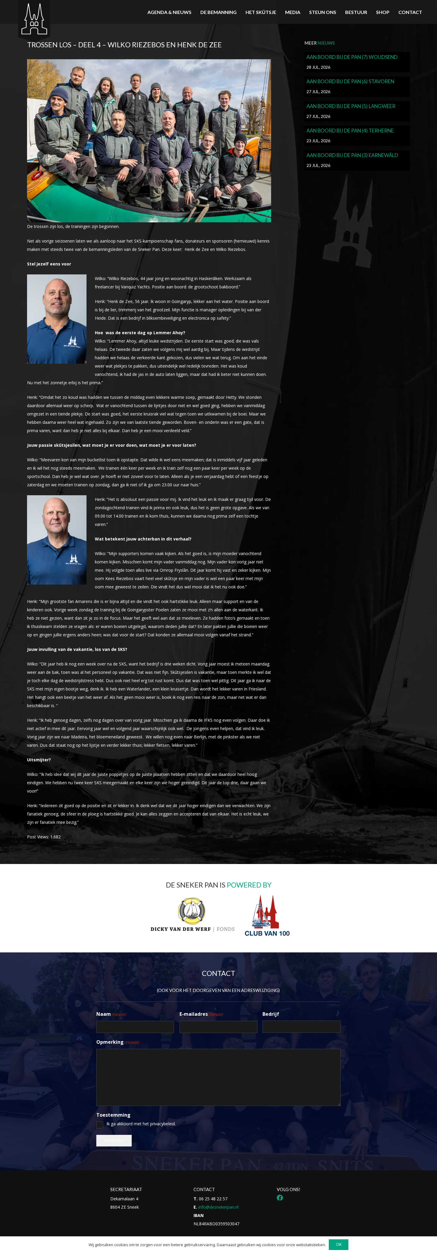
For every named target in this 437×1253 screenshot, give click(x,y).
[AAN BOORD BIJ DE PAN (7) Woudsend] (357, 62)
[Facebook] (280, 1198)
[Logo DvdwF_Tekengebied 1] (192, 914)
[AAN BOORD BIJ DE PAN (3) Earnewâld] (357, 160)
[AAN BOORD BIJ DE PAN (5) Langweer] (357, 111)
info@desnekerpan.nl (218, 1207)
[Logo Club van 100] (267, 915)
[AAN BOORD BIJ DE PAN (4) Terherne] (357, 136)
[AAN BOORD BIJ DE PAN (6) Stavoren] (357, 86)
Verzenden (114, 1140)
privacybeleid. (163, 1124)
